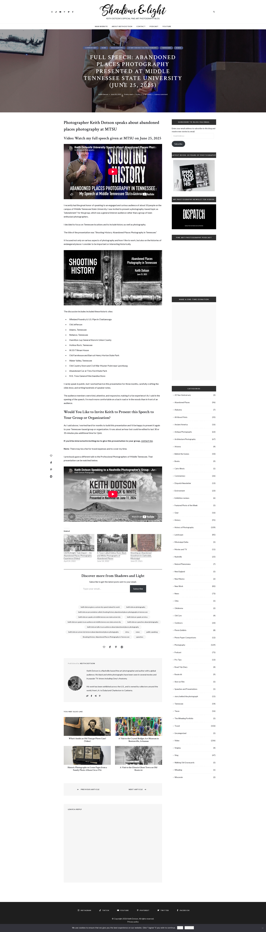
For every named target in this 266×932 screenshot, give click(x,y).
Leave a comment (161, 94)
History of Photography (184, 527)
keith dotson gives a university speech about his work (100, 607)
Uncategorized (180, 733)
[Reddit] (51, 476)
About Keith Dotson (122, 26)
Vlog (176, 755)
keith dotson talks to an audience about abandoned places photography (113, 627)
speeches (139, 637)
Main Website (101, 26)
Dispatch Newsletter (183, 483)
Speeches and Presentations (186, 689)
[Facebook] (51, 462)
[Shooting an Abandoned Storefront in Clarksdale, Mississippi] (146, 542)
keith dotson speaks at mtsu (137, 617)
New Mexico (180, 579)
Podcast (154, 26)
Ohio (177, 601)
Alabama (178, 410)
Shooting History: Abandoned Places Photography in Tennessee (106, 637)
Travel (177, 726)
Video (178, 48)
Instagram (52, 11)
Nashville (178, 557)
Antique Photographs (183, 432)
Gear (177, 513)
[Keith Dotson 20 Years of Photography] (194, 175)
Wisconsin (179, 777)
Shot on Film (180, 682)
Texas (177, 711)
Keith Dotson (103, 94)
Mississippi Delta (181, 542)
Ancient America (181, 424)
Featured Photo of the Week (186, 505)
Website (87, 696)
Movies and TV (181, 549)
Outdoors (179, 623)
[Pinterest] (51, 469)
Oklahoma (179, 608)
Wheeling (178, 770)
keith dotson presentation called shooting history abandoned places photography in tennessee (113, 612)
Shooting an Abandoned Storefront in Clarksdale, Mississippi (141, 556)
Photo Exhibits (180, 630)
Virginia (178, 748)
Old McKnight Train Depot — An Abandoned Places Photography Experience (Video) (78, 556)
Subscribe (138, 588)
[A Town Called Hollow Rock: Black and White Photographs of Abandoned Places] (112, 542)
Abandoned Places (182, 402)
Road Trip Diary (181, 667)
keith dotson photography (135, 607)
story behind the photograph (143, 48)
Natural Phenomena (182, 564)
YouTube (60, 11)
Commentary (91, 48)
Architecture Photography (185, 439)
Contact (140, 26)
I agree (180, 928)
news (138, 632)
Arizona (178, 446)
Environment (180, 491)
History (178, 520)
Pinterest (64, 11)
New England (180, 571)
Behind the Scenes (182, 454)
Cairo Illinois (180, 468)
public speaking (152, 632)
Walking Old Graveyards (184, 762)
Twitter (68, 11)
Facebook (73, 11)
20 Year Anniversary (183, 395)
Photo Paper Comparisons (185, 637)
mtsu (127, 632)
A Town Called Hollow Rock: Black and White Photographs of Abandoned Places (111, 556)
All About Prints (181, 417)
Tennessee (166, 48)
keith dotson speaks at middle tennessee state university (99, 617)
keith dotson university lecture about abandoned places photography (93, 632)
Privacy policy (133, 922)
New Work (179, 586)
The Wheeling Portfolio (184, 718)
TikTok (56, 11)
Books (177, 461)
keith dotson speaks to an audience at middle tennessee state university (94, 622)
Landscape (179, 535)
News (104, 48)
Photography (117, 48)
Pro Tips (178, 660)
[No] (262, 928)
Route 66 (178, 674)
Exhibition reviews (182, 498)
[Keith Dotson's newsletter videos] (194, 216)
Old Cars (178, 615)
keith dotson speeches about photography (142, 622)
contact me (147, 440)
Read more (189, 928)
